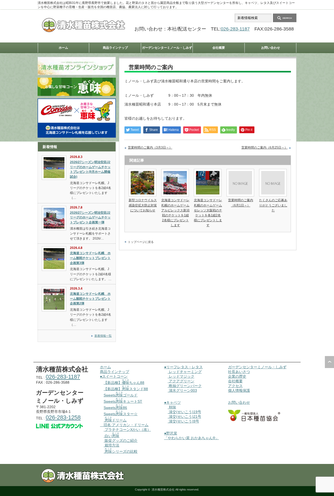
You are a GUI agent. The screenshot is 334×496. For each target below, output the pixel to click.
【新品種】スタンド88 (126, 389)
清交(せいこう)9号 (183, 421)
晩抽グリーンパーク (185, 386)
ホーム (63, 48)
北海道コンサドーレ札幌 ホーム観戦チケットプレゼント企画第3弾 (90, 258)
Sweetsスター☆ (121, 414)
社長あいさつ (239, 372)
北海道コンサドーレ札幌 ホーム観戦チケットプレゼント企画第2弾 (90, 298)
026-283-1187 (235, 29)
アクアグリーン (181, 381)
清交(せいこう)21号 (184, 416)
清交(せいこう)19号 (184, 412)
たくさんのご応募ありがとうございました (273, 205)
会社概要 (218, 48)
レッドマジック (181, 376)
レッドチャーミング (185, 372)
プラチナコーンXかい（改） (127, 429)
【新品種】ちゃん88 (124, 383)
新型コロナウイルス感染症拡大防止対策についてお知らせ (143, 205)
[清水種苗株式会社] (83, 31)
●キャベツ (172, 402)
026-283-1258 (63, 417)
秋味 (172, 407)
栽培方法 (111, 445)
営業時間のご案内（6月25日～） (264, 147)
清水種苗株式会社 (163, 489)
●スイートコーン (114, 376)
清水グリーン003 (182, 390)
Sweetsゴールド (121, 395)
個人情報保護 (239, 390)
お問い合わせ (270, 48)
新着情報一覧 (103, 335)
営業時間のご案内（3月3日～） (150, 147)
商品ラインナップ (115, 48)
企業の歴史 (237, 376)
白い (111, 436)
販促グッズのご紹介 (121, 440)
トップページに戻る (141, 241)
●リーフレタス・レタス (183, 367)
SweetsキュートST (123, 401)
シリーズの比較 (121, 451)
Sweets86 (115, 408)
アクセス (235, 386)
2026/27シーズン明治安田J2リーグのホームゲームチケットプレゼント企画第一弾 (90, 217)
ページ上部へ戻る (329, 362)
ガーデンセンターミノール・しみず (167, 48)
